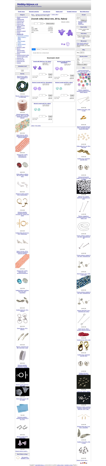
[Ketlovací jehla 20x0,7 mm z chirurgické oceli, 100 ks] (84, 325)
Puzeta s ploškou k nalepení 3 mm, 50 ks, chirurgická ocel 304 (83, 237)
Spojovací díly (20, 58)
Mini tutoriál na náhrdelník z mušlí (25, 458)
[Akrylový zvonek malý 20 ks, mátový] (59, 88)
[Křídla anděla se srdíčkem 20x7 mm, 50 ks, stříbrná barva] (22, 190)
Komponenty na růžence (23, 35)
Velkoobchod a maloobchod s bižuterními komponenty (29, 6)
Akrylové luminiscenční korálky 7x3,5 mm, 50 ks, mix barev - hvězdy (83, 71)
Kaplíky (19, 39)
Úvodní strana (21, 11)
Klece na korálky (21, 41)
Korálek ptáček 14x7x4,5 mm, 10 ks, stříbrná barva (22, 233)
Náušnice (19, 29)
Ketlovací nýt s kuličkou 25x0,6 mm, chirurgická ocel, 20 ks (83, 198)
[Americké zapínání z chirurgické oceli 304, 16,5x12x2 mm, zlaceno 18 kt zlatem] (22, 229)
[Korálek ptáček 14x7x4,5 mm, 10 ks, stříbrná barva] (22, 248)
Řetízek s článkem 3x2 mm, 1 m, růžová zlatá (22, 96)
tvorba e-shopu (60, 465)
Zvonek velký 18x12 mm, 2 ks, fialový (42, 61)
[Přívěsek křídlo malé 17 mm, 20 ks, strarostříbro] (84, 438)
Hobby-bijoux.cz (27, 4)
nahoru (32, 125)
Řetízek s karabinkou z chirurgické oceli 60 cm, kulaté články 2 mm (84, 217)
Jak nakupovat (46, 11)
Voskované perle (20, 59)
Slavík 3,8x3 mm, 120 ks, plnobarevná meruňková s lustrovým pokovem (22, 136)
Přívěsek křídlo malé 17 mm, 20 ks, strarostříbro (83, 427)
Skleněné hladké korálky (22, 56)
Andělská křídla (20, 19)
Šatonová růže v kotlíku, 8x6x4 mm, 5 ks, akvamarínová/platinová (22, 272)
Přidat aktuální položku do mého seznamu (82, 44)
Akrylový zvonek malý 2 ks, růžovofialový (42, 82)
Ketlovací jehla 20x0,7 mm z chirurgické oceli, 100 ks (83, 311)
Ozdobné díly (20, 34)
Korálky (19, 42)
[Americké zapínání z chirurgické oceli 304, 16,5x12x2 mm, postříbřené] (22, 381)
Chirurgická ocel (20, 21)
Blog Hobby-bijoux (84, 11)
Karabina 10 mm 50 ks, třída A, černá (83, 442)
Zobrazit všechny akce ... (82, 460)
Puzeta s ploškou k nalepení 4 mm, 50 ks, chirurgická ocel (83, 293)
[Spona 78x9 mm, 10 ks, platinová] (22, 343)
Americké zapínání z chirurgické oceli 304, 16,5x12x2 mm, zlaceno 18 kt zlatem (22, 214)
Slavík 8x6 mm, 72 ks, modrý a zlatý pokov (83, 274)
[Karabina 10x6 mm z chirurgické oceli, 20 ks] (84, 388)
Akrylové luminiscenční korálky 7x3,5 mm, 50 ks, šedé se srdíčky (84, 178)
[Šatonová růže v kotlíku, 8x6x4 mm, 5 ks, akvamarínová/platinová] (22, 287)
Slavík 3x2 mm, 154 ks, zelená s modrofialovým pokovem (22, 77)
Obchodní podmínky (34, 11)
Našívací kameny (22, 44)
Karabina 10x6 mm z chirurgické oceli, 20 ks (83, 374)
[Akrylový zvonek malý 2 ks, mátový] (37, 110)
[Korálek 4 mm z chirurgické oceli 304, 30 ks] (84, 370)
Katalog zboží (59, 11)
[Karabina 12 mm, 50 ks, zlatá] (84, 351)
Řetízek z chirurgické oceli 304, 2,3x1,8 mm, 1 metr (22, 347)
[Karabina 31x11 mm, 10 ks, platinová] (22, 325)
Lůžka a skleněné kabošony (21, 26)
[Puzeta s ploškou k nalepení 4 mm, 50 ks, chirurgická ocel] (84, 307)
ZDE (84, 38)
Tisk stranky (38, 125)
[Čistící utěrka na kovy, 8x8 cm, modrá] (22, 414)
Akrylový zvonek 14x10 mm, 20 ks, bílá (22, 385)
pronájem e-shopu (69, 465)
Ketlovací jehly (20, 22)
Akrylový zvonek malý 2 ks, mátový (42, 103)
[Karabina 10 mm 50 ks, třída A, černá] (84, 457)
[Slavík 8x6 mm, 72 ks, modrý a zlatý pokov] (84, 289)
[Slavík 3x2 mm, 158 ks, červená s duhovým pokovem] (84, 336)
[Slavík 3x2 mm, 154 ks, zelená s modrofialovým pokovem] (22, 92)
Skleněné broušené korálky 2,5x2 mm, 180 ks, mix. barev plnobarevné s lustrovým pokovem (22, 116)
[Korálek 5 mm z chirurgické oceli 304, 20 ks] (84, 174)
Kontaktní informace (72, 11)
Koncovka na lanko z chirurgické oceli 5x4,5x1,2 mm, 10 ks (22, 418)
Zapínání (19, 62)
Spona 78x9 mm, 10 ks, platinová (22, 329)
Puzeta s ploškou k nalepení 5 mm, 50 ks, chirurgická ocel (83, 256)
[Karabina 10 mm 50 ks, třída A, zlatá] (84, 123)
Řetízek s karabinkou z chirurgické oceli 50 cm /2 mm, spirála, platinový (84, 91)
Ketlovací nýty (20, 24)
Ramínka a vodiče (21, 47)
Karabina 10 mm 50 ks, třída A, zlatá (83, 110)
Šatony (18, 53)
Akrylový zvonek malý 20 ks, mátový (64, 82)
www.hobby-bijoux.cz (40, 465)
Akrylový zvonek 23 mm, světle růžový (22, 437)
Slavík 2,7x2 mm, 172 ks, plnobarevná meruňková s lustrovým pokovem (22, 252)
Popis (34, 49)
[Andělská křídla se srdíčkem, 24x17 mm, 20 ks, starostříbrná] (22, 306)
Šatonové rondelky (21, 52)
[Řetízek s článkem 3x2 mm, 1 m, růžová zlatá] (22, 111)
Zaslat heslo (81, 24)
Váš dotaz (38, 49)
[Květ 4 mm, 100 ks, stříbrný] (84, 403)
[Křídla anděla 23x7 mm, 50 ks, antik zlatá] (84, 155)
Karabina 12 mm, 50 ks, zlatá (83, 340)
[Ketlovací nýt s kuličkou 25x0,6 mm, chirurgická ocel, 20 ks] (84, 213)
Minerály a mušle (21, 28)
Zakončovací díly (21, 61)
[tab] (34, 49)
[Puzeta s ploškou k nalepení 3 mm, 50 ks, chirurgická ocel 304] (84, 252)
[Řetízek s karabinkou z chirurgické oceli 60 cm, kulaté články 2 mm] (84, 232)
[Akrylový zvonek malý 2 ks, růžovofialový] (37, 88)
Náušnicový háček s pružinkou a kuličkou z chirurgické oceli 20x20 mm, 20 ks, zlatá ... (84, 408)
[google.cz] (82, 463)
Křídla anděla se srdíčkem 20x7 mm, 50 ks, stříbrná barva (22, 175)
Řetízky (18, 49)
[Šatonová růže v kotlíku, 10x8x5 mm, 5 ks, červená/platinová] (22, 171)
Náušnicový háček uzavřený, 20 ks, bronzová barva (22, 194)
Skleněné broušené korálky (23, 55)
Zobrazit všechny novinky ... (21, 451)
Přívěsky (20, 45)
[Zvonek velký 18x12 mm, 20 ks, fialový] (65, 32)
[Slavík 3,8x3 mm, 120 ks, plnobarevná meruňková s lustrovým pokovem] (22, 151)
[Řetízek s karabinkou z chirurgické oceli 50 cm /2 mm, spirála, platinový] (84, 106)
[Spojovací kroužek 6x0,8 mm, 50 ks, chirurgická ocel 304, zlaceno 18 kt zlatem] (84, 143)
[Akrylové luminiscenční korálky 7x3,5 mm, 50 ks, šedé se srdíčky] (84, 193)
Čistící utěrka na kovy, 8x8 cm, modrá (22, 399)
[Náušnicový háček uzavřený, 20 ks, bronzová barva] (22, 209)
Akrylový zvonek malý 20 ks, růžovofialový (64, 62)
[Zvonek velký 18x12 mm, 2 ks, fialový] (37, 67)
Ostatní (18, 32)
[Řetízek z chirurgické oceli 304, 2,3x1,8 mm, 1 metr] (22, 362)
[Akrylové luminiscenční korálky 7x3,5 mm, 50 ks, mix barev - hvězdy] (84, 87)
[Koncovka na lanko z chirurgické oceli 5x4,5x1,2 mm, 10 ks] (22, 433)
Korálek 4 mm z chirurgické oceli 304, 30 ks (84, 355)
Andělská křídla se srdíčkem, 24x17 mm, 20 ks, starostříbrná (22, 291)
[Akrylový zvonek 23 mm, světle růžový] (22, 448)
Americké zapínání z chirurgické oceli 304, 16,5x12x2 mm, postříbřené (22, 366)
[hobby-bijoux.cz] (81, 463)
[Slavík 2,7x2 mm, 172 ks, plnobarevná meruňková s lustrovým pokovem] (22, 267)
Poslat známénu (45, 49)
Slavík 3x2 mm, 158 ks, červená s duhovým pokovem (83, 329)
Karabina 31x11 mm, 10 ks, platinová (22, 310)
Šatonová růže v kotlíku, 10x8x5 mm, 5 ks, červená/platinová (22, 156)
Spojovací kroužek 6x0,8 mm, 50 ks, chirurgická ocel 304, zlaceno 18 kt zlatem (83, 128)
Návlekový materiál (21, 31)
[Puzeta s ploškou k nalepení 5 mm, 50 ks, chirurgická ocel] (84, 270)
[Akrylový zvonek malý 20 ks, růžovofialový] (59, 69)
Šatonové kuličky (21, 50)
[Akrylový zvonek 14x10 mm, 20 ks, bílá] (22, 395)
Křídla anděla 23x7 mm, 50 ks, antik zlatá (84, 147)
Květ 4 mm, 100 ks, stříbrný (83, 391)
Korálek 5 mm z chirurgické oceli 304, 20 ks (84, 159)
